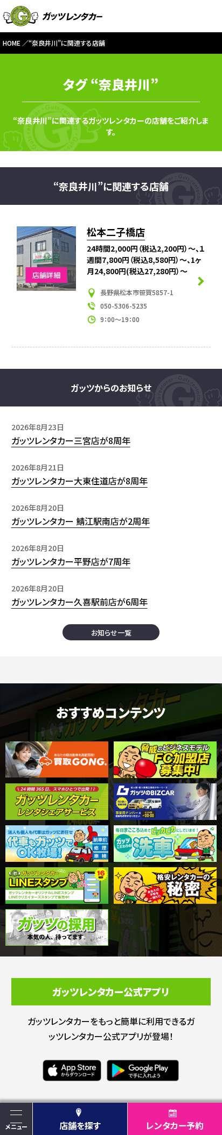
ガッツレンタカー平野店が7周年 (70, 561)
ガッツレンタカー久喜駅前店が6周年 (79, 601)
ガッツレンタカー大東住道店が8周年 (79, 480)
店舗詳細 (46, 275)
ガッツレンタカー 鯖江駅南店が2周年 (80, 521)
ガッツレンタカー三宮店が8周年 (70, 440)
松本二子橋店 (116, 232)
